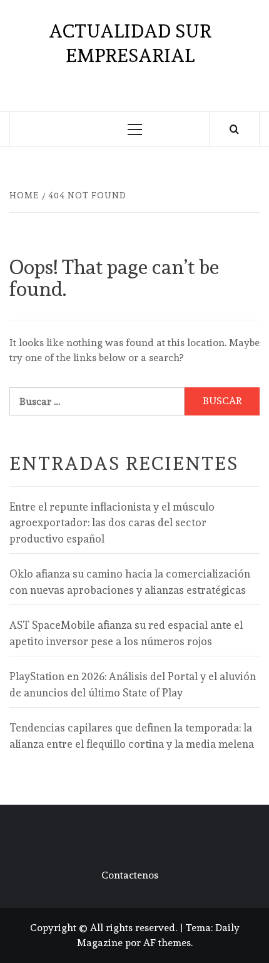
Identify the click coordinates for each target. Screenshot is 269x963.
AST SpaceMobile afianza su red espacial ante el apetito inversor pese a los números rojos (126, 633)
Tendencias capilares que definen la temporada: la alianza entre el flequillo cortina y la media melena (131, 735)
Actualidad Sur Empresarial (130, 43)
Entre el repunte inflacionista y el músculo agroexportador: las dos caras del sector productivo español (112, 523)
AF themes (167, 943)
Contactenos (129, 875)
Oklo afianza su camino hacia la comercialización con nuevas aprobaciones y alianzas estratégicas (129, 582)
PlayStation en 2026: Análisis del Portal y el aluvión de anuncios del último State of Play (132, 684)
